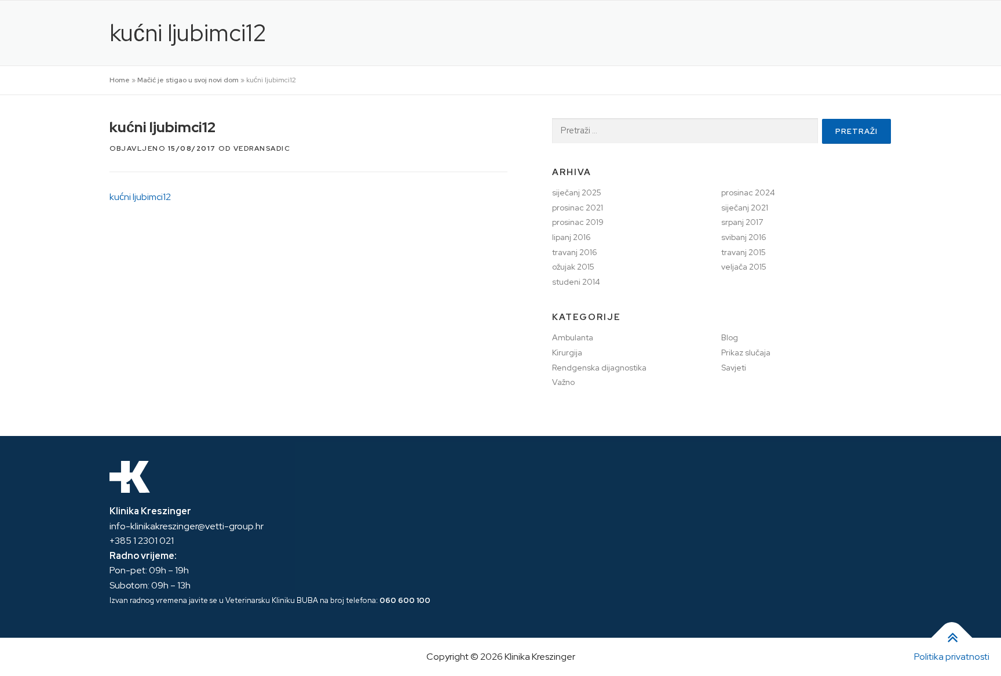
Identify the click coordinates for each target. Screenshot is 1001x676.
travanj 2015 (743, 252)
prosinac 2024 (748, 192)
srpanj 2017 (742, 222)
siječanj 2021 (744, 207)
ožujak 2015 (573, 266)
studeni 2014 (576, 282)
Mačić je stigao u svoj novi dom (188, 80)
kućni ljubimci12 (140, 197)
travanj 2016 (574, 252)
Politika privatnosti (951, 656)
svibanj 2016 (743, 237)
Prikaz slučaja (745, 352)
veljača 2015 (743, 266)
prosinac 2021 (577, 207)
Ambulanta (572, 337)
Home (119, 80)
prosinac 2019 (578, 222)
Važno (563, 382)
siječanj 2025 (576, 192)
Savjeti (733, 367)
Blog (729, 337)
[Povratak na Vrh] (952, 638)
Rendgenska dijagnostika (599, 367)
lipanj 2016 (571, 237)
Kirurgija (567, 352)
